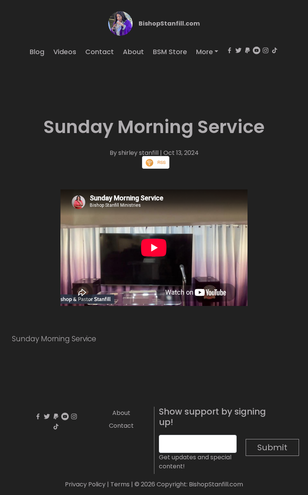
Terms (120, 484)
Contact (99, 51)
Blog (37, 51)
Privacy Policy (85, 484)
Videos (64, 51)
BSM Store (170, 51)
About (133, 51)
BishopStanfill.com (169, 23)
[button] (207, 51)
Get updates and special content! (195, 462)
